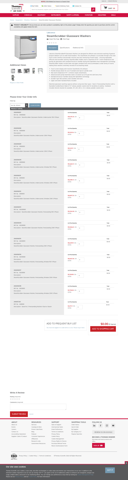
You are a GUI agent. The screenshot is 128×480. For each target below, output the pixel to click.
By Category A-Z (76, 432)
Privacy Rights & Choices (59, 441)
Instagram (107, 426)
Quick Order (75, 427)
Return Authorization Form (59, 446)
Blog (32, 432)
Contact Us (78, 6)
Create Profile (112, 1)
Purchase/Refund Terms (59, 443)
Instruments (56, 15)
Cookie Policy (56, 436)
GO (93, 9)
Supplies (16, 15)
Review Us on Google (103, 432)
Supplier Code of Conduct (19, 436)
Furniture (88, 15)
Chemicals (28, 15)
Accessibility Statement (19, 434)
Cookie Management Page (85, 475)
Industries (102, 15)
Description (52, 48)
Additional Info (78, 48)
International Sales (57, 427)
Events (14, 427)
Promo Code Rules (37, 429)
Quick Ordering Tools (62, 6)
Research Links (36, 441)
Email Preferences (57, 429)
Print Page (66, 39)
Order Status (47, 6)
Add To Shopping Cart (103, 329)
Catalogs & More (36, 427)
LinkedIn (94, 426)
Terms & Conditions (57, 432)
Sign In (104, 1)
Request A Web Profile (17, 83)
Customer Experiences (38, 436)
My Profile (35, 6)
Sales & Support (56, 425)
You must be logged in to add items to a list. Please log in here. (66, 328)
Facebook (100, 426)
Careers (14, 429)
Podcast (33, 434)
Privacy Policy (56, 434)
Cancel (31, 414)
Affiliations (34, 439)
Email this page (54, 39)
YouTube (113, 426)
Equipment (41, 15)
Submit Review (19, 414)
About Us (14, 425)
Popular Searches (76, 434)
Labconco (51, 32)
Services (34, 425)
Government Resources (38, 443)
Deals (113, 15)
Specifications (65, 48)
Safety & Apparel (73, 15)
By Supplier (74, 429)
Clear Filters (35, 105)
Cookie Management (58, 439)
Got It (110, 470)
